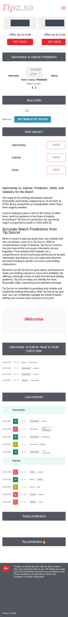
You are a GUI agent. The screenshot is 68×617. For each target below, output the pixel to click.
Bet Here (20, 42)
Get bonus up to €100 (33, 119)
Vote (56, 145)
